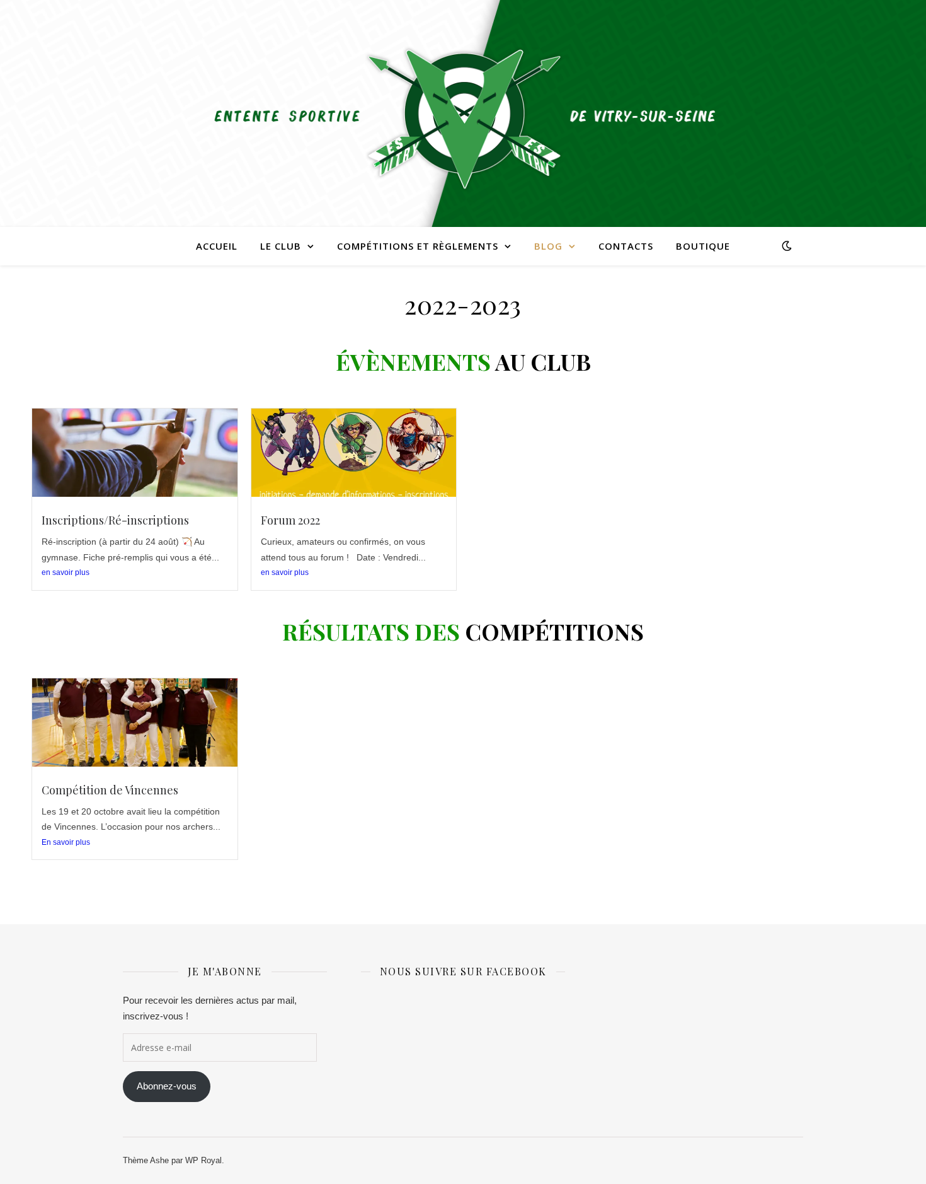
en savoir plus (65, 572)
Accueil (216, 246)
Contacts (625, 246)
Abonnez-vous (167, 1086)
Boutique (703, 246)
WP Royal (203, 1160)
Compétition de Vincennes (110, 790)
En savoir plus (66, 842)
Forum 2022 (290, 520)
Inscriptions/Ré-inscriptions (115, 520)
